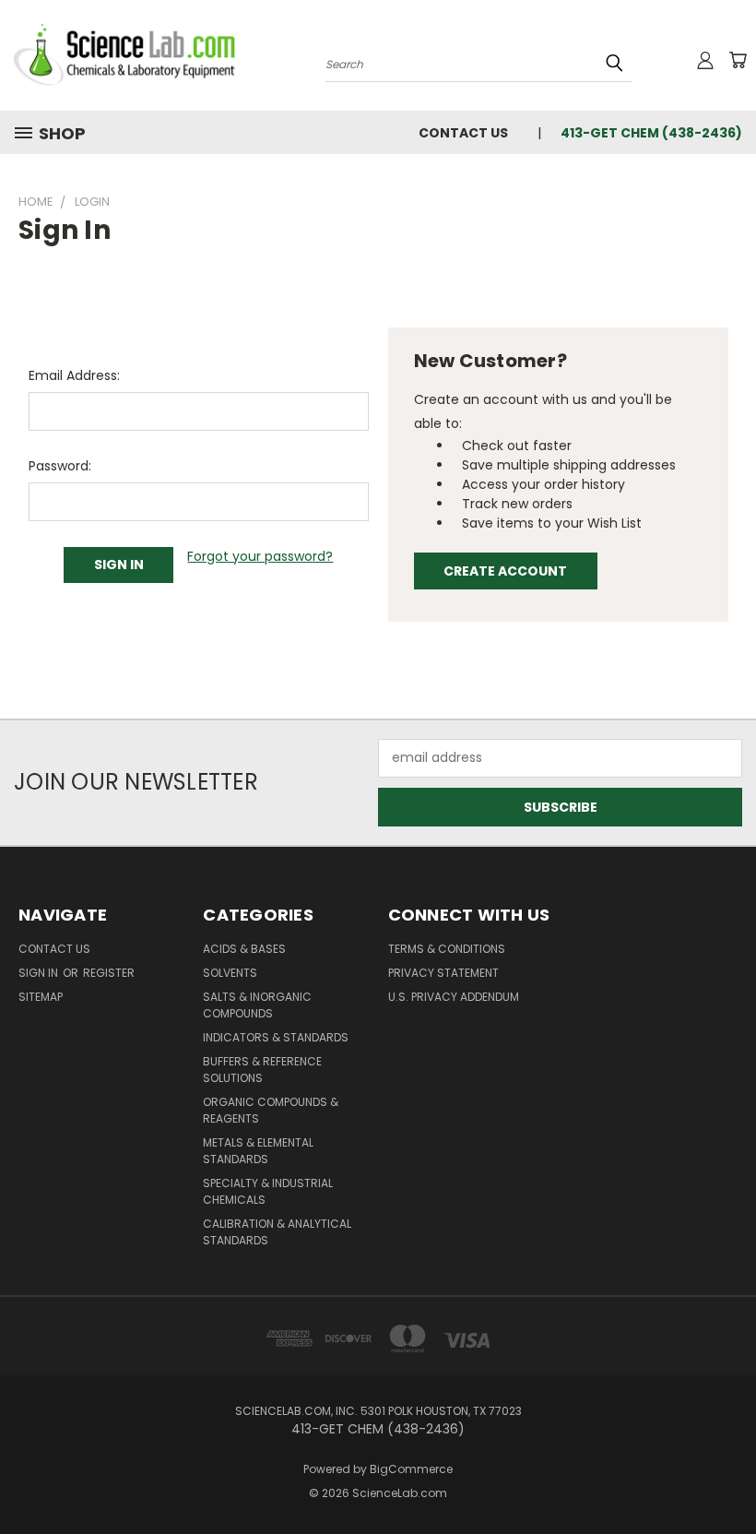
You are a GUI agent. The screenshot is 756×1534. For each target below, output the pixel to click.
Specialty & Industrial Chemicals (268, 1191)
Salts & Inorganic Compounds (257, 1005)
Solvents (230, 973)
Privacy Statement (443, 973)
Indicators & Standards (275, 1037)
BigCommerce (411, 1469)
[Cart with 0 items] (737, 60)
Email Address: (74, 375)
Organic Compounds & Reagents (270, 1110)
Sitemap (40, 997)
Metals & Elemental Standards (258, 1151)
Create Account (505, 571)
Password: (60, 466)
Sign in (39, 973)
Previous (727, 1476)
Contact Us (463, 133)
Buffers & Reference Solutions (262, 1069)
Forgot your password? (260, 556)
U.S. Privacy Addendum (453, 997)
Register (109, 973)
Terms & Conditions (446, 949)
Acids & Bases (244, 949)
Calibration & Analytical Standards (277, 1232)
